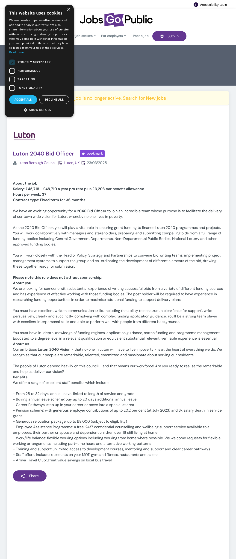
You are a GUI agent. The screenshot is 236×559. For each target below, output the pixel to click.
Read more (16, 52)
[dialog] (39, 61)
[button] (39, 110)
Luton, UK (72, 162)
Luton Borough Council (37, 162)
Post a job (141, 36)
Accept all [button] (23, 100)
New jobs (156, 98)
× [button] (68, 9)
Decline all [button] (54, 100)
